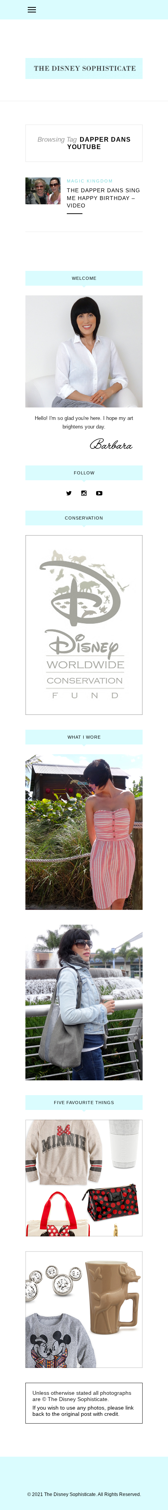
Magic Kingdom (90, 181)
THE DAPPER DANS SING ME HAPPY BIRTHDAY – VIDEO (103, 198)
